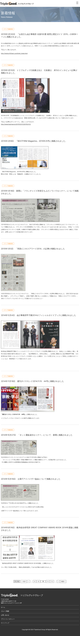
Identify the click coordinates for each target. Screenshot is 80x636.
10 (38, 581)
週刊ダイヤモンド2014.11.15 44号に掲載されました (40, 381)
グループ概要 (5, 611)
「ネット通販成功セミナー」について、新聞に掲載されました (45, 435)
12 (48, 581)
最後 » (63, 581)
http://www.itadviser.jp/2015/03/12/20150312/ (16, 124)
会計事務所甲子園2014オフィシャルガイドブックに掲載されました (46, 315)
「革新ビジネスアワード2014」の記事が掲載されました (40, 249)
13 (52, 581)
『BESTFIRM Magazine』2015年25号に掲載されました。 (41, 141)
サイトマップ (5, 623)
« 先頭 (24, 581)
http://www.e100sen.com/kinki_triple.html (14, 53)
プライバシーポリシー (8, 619)
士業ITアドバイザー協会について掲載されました (39, 479)
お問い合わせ (5, 615)
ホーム (3, 607)
